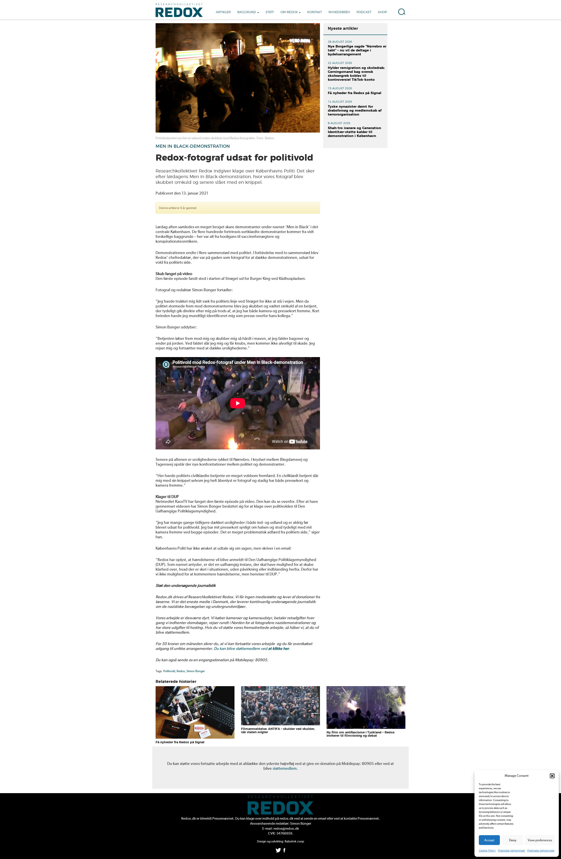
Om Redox (289, 12)
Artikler (223, 12)
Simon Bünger (195, 671)
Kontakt (314, 12)
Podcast (364, 12)
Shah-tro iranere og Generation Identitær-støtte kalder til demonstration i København (354, 132)
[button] (552, 776)
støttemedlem (285, 768)
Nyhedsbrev (339, 12)
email (322, 818)
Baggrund (247, 12)
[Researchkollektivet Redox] (181, 10)
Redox (181, 671)
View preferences (540, 840)
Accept (489, 840)
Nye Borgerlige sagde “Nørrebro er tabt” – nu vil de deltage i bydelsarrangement (357, 50)
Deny (512, 840)
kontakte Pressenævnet (361, 818)
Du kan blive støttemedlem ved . (252, 648)
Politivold (169, 671)
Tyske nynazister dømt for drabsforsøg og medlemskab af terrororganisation (355, 110)
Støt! (270, 12)
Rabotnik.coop (294, 841)
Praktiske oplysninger (511, 850)
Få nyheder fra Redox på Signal (354, 93)
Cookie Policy (487, 850)
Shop (382, 12)
